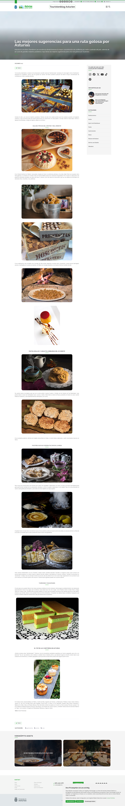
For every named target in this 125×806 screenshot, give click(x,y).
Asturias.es (99, 1)
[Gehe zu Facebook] (60, 2)
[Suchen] (109, 7)
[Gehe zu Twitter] (65, 2)
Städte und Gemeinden (20, 789)
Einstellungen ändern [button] (90, 801)
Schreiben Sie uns (78, 783)
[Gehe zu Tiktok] (106, 74)
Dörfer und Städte (93, 142)
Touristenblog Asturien (62, 6)
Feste (89, 127)
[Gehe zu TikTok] (67, 2)
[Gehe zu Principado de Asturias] (20, 799)
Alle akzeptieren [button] (71, 801)
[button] (108, 1)
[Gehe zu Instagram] (63, 2)
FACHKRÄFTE (78, 1)
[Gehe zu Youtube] (69, 2)
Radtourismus (92, 115)
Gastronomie (92, 131)
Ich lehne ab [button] (80, 801)
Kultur (90, 119)
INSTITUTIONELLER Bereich (89, 1)
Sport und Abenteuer (94, 123)
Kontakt (17, 779)
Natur (90, 134)
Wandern (90, 146)
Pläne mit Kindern (38, 782)
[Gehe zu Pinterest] (71, 2)
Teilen (19, 68)
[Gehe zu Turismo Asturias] (32, 7)
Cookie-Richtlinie (111, 798)
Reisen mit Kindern (93, 138)
